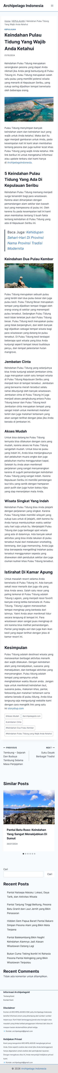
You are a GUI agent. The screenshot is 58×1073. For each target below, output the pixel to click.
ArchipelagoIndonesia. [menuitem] (19, 162)
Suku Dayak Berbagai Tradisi (45, 752)
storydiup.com (16, 708)
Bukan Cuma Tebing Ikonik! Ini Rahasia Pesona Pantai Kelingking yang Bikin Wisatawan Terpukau (29, 958)
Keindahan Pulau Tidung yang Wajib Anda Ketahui (29, 733)
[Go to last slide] (8, 820)
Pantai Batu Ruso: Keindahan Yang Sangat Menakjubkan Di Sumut (27, 834)
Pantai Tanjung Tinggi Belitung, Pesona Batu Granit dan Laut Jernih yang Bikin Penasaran (29, 909)
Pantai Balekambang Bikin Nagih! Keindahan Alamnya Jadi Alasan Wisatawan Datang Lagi (25, 941)
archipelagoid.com (32, 716)
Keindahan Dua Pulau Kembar (20, 728)
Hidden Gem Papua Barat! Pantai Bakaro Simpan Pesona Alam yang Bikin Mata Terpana (30, 925)
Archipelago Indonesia (33, 1068)
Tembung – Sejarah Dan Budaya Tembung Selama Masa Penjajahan (14, 756)
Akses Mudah (12, 716)
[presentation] (29, 807)
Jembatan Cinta (13, 722)
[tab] (23, 853)
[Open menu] (52, 5)
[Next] (50, 820)
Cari (5, 869)
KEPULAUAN (10, 29)
